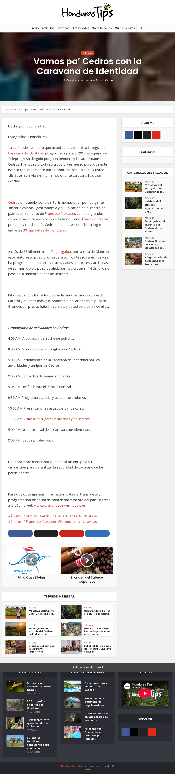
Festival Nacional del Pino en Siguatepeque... (155, 244)
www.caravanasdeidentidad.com (60, 505)
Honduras (68, 521)
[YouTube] (156, 135)
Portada (9, 109)
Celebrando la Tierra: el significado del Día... (97, 612)
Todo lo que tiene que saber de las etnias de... (38, 723)
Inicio (35, 28)
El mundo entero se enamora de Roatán (96, 686)
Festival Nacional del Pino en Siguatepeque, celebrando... (97, 631)
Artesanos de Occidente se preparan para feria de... (94, 734)
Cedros (13, 202)
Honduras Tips (92, 80)
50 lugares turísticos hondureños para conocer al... (38, 743)
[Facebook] (129, 135)
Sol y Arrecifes (102, 28)
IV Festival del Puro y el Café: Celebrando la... (42, 612)
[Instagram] (138, 135)
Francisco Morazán (60, 213)
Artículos (48, 28)
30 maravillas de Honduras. (45, 230)
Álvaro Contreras (24, 516)
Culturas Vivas (125, 28)
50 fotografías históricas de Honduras (36, 705)
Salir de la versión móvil (87, 667)
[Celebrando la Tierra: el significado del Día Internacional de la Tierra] (135, 203)
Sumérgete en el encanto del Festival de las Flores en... (41, 631)
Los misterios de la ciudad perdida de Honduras (96, 717)
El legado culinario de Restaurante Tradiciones (42, 648)
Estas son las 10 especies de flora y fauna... (39, 686)
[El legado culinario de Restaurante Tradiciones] (135, 259)
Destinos (63, 28)
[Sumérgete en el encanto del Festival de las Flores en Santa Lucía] (135, 223)
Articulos (49, 516)
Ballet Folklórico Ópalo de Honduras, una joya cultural (97, 648)
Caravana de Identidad (26, 153)
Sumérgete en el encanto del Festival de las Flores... (155, 226)
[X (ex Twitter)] (147, 135)
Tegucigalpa (60, 251)
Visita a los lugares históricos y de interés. (57, 419)
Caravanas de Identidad (79, 516)
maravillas (88, 521)
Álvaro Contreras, (95, 219)
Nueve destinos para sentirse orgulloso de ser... (96, 702)
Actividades (81, 28)
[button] (20, 533)
